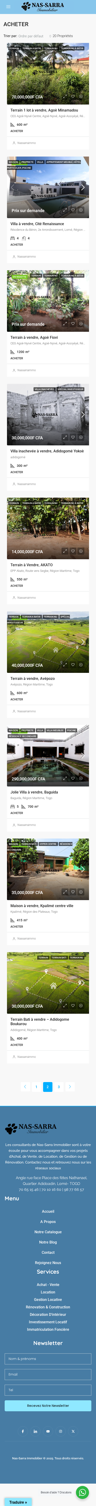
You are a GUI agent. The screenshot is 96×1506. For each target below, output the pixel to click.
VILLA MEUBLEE (55, 730)
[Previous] (25, 1086)
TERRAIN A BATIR (31, 48)
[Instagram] (60, 1431)
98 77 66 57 (74, 1189)
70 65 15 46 (29, 1189)
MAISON (13, 162)
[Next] (70, 1086)
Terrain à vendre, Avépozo (32, 678)
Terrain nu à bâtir (72, 48)
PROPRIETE (27, 162)
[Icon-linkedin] (35, 1431)
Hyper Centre (48, 844)
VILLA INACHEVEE (45, 389)
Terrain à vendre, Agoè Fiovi (34, 337)
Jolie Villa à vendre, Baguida (34, 792)
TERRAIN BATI (29, 844)
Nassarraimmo (26, 143)
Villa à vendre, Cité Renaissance (37, 224)
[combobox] (35, 36)
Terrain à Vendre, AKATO (31, 565)
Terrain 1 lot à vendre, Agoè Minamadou (44, 110)
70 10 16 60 (51, 1189)
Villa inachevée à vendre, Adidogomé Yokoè (47, 451)
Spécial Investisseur (70, 389)
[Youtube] (48, 1431)
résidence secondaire (22, 736)
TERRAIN (14, 48)
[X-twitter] (73, 1431)
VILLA (40, 162)
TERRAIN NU (51, 48)
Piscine (71, 730)
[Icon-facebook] (23, 1431)
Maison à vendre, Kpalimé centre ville (41, 906)
